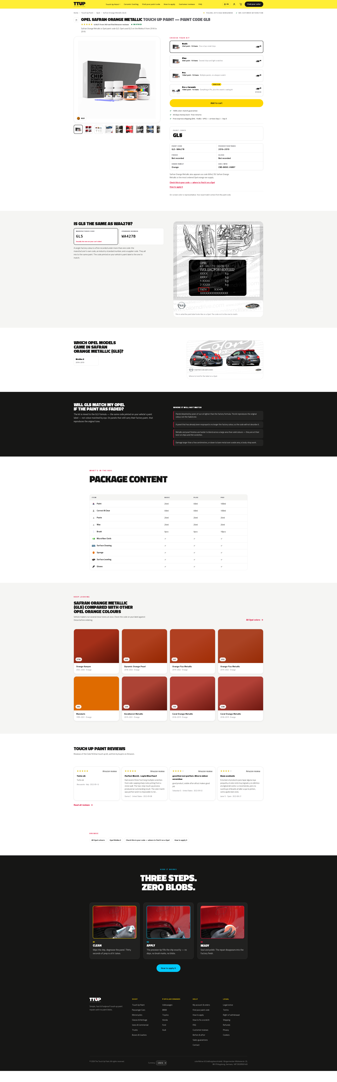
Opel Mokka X (115, 840)
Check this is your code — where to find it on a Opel (192, 182)
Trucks (135, 1029)
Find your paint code (151, 4)
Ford (164, 1024)
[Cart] (240, 4)
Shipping (226, 1019)
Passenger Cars (138, 1009)
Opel (98, 12)
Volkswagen (167, 1004)
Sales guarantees (200, 1039)
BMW (164, 1009)
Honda (165, 1019)
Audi (164, 1029)
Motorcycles (137, 1014)
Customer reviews (187, 4)
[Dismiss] (35, 1073)
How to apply (169, 4)
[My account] (234, 4)
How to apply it (176, 187)
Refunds (226, 1024)
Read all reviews (82, 805)
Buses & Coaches (139, 1034)
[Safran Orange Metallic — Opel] (88, 129)
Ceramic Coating (131, 4)
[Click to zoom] (117, 80)
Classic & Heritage (139, 1019)
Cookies (226, 1034)
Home (76, 12)
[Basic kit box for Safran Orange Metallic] (78, 129)
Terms (226, 1009)
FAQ (200, 4)
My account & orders (201, 1004)
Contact (196, 1044)
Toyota (165, 1014)
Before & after (199, 1034)
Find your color (254, 4)
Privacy (226, 1029)
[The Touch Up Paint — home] (79, 4)
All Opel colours (98, 840)
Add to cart (216, 103)
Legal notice (228, 1004)
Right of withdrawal (231, 1014)
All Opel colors (253, 620)
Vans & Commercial (140, 1024)
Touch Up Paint (113, 4)
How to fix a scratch (201, 1019)
